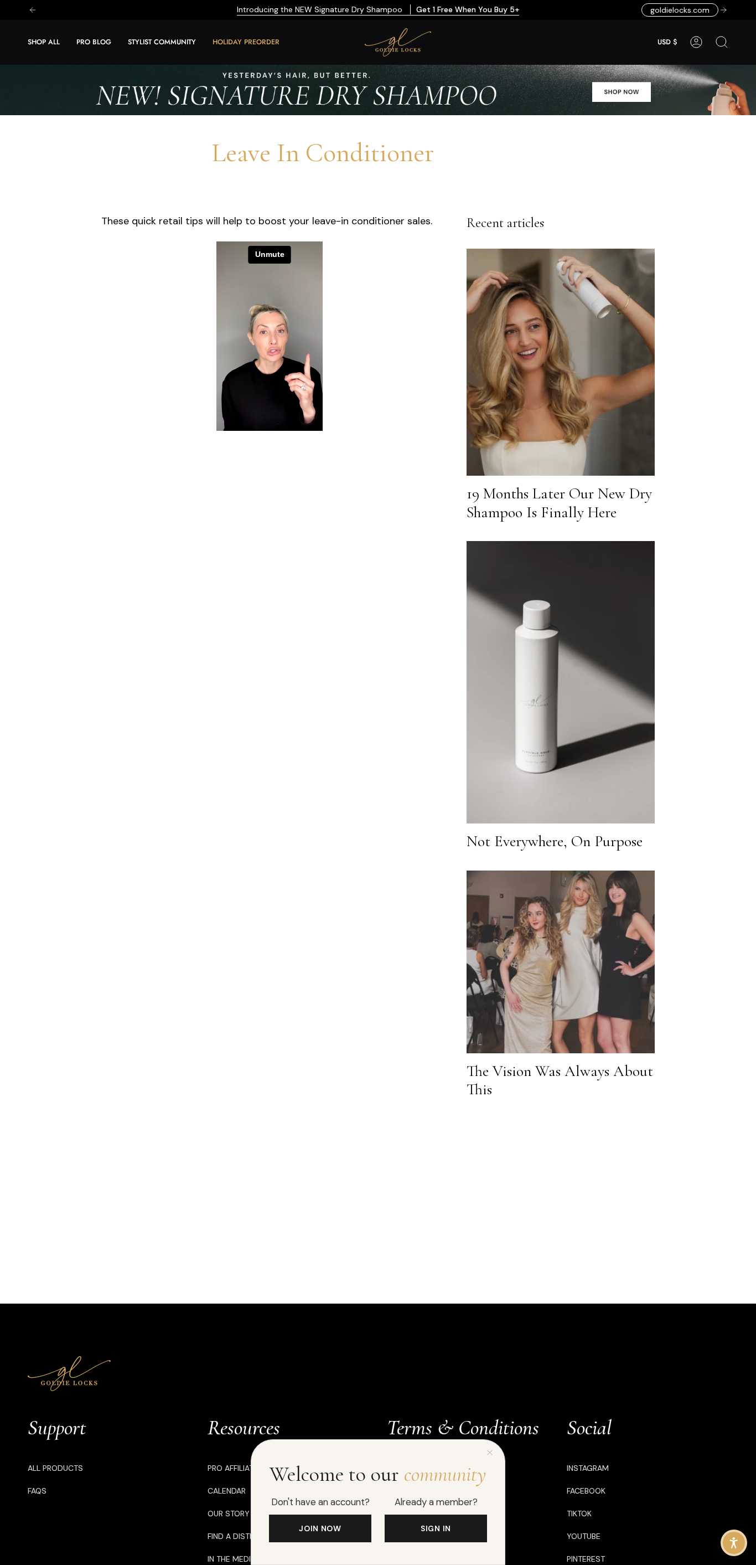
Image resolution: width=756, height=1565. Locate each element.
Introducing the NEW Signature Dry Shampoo (378, 9)
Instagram (588, 1468)
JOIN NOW (320, 1528)
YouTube (583, 1536)
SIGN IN (436, 1528)
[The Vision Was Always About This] (561, 962)
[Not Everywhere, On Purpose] (561, 682)
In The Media (232, 1559)
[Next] (723, 10)
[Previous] (33, 10)
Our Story (229, 1513)
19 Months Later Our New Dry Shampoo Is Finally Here (559, 503)
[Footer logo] (69, 1373)
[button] (43, 42)
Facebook (586, 1491)
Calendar (227, 1491)
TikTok (579, 1513)
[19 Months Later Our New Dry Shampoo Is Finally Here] (561, 362)
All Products (55, 1468)
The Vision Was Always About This (560, 1080)
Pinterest (586, 1559)
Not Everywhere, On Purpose (555, 841)
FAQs (37, 1491)
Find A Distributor (243, 1536)
